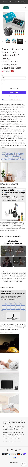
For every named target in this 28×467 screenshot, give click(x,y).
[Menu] (25, 7)
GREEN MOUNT (15, 462)
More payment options (14, 95)
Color (3, 75)
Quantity (3, 80)
